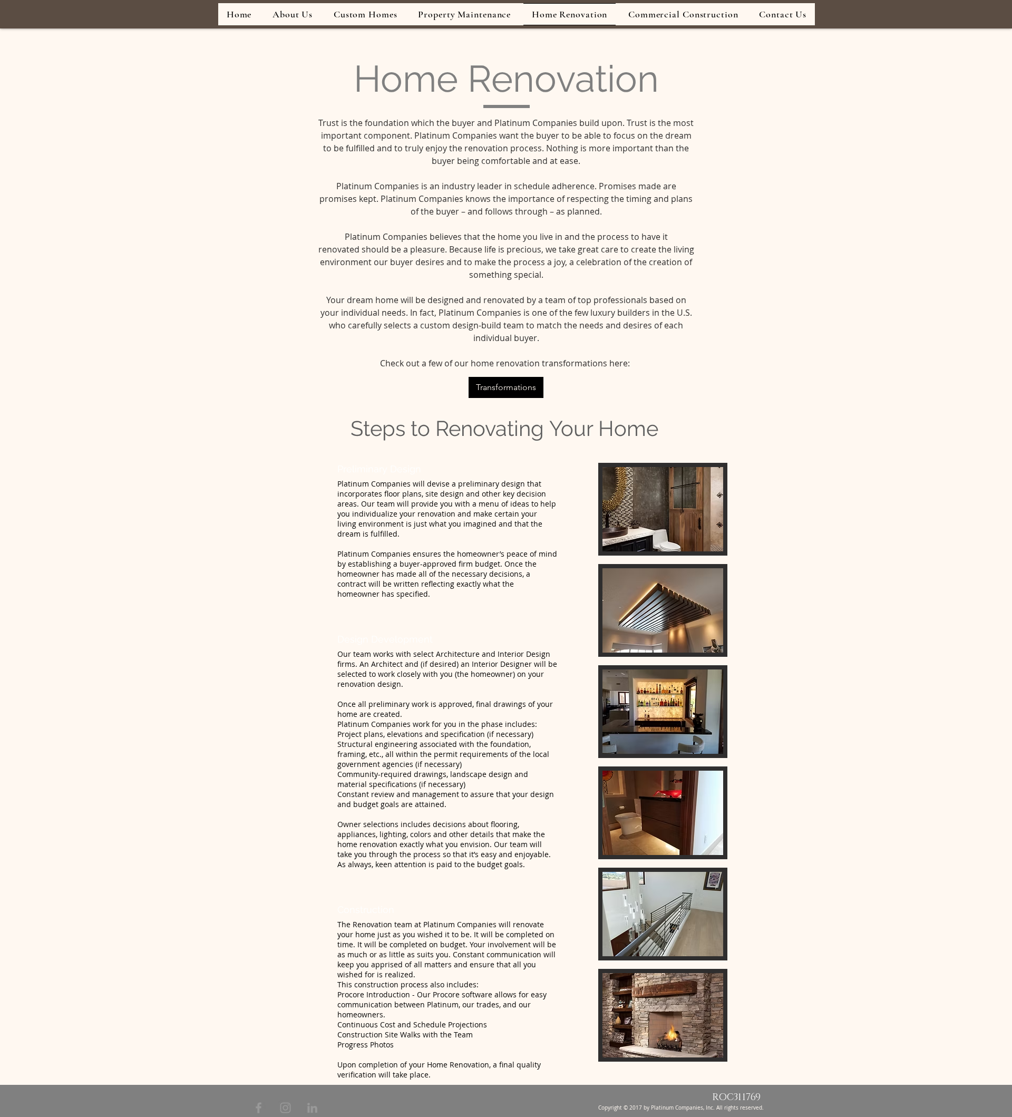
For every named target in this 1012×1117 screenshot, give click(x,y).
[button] (662, 509)
